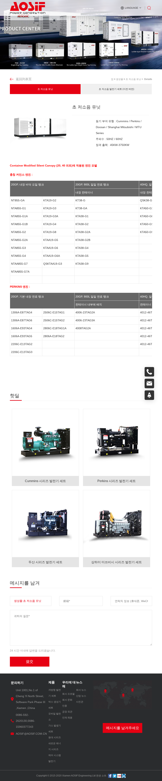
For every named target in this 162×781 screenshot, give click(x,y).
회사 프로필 (68, 694)
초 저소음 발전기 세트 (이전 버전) (116, 89)
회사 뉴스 (81, 690)
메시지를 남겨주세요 (122, 728)
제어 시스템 (54, 755)
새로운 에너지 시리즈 (54, 746)
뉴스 (79, 682)
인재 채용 (67, 717)
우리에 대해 (69, 684)
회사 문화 (67, 699)
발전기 (52, 761)
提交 (29, 662)
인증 (64, 705)
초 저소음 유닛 (45, 89)
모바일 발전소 (54, 716)
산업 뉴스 (81, 695)
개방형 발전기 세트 (54, 693)
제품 (51, 682)
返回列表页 (24, 79)
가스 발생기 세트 (54, 728)
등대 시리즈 (54, 737)
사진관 (79, 701)
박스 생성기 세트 (54, 704)
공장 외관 (67, 711)
